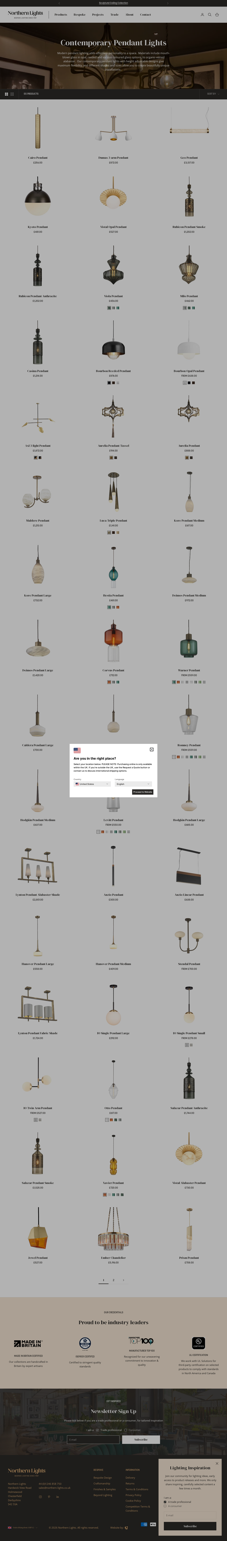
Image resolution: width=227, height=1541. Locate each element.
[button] (151, 749)
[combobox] (85, 784)
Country (77, 779)
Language (119, 779)
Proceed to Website (142, 792)
